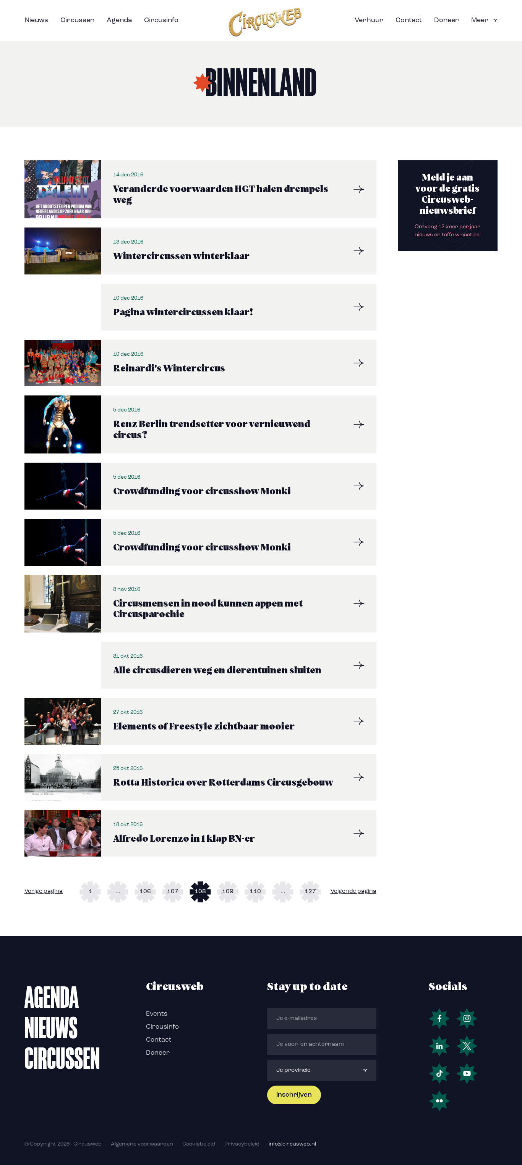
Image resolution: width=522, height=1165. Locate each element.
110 (255, 892)
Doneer (446, 20)
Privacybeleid (241, 1144)
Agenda (119, 20)
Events (156, 1014)
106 (145, 892)
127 (310, 892)
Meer (479, 20)
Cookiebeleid (198, 1144)
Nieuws (36, 20)
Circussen (77, 20)
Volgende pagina (353, 891)
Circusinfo (161, 20)
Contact (409, 20)
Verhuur (369, 20)
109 (227, 892)
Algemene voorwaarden (142, 1144)
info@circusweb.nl (292, 1144)
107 (172, 892)
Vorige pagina (43, 891)
